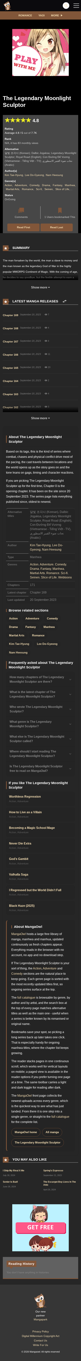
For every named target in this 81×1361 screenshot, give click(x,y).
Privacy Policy (40, 1331)
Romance (25, 15)
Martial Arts (12, 189)
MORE (55, 15)
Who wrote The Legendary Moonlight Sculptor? (36, 709)
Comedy (34, 185)
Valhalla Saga (18, 874)
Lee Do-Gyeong (34, 174)
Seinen (48, 189)
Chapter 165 (10, 367)
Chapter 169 (10, 315)
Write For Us (40, 1345)
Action (8, 185)
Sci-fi (39, 189)
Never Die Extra (20, 843)
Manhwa (70, 185)
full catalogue (26, 997)
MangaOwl (18, 934)
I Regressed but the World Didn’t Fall (35, 890)
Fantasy (57, 185)
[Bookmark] (60, 210)
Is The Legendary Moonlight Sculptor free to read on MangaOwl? (36, 768)
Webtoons (65, 577)
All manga (52, 1132)
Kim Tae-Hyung (14, 174)
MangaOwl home (26, 1132)
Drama (46, 185)
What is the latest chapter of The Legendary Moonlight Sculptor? (32, 694)
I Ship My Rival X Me (13, 1170)
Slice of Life (62, 189)
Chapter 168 (10, 328)
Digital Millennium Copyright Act (40, 1335)
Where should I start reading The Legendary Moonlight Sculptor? (33, 754)
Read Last (56, 227)
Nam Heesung (54, 174)
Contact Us (40, 1340)
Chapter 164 (10, 381)
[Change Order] (64, 301)
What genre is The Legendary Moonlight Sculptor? (31, 724)
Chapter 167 (10, 341)
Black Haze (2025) (21, 905)
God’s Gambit (18, 858)
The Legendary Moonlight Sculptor (37, 1142)
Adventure (21, 185)
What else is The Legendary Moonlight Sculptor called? (37, 739)
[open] (76, 6)
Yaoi (41, 15)
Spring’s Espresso (53, 1170)
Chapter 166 (10, 354)
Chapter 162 (10, 407)
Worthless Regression (25, 796)
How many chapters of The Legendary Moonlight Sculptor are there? (37, 679)
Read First (23, 227)
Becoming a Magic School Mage (32, 827)
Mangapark (40, 1319)
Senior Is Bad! (10, 1182)
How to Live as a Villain (25, 812)
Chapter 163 (10, 394)
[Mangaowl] (7, 5)
